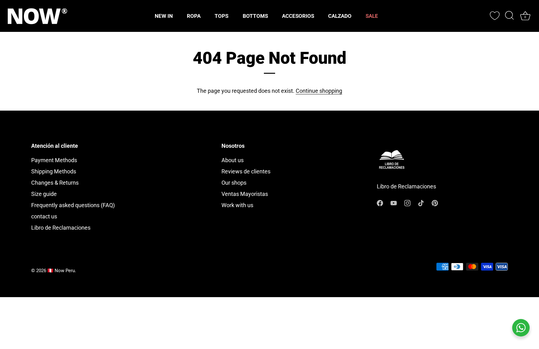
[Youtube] (394, 202)
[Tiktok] (421, 202)
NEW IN (164, 16)
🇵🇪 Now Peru (61, 270)
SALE (372, 16)
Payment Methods (54, 160)
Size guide (44, 194)
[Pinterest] (435, 202)
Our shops (233, 182)
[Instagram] (407, 202)
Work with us (237, 205)
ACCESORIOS (298, 16)
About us (232, 160)
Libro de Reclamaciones (60, 227)
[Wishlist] (494, 15)
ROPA (194, 16)
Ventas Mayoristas (244, 194)
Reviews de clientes (245, 171)
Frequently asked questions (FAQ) (73, 205)
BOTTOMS (255, 16)
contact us (44, 216)
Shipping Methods (53, 171)
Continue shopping (319, 90)
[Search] (509, 16)
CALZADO (340, 16)
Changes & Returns (55, 182)
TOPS (221, 16)
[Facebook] (380, 202)
